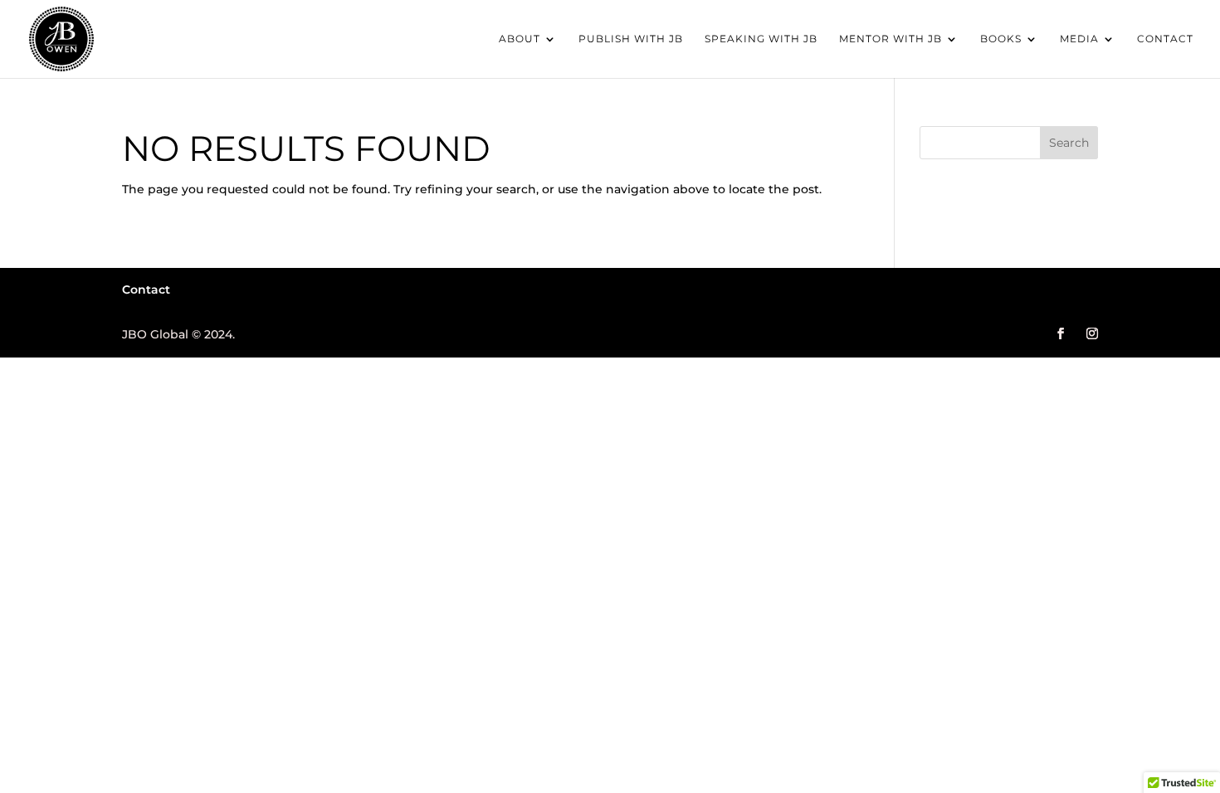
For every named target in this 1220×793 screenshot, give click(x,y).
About (519, 39)
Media (1079, 39)
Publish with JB (630, 39)
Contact (1165, 39)
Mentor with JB (890, 39)
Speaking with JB (761, 39)
